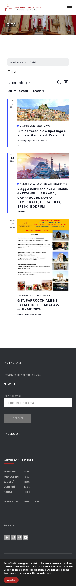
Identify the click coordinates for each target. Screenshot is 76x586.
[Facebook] (7, 537)
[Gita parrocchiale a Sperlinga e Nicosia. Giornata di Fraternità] (43, 110)
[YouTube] (25, 537)
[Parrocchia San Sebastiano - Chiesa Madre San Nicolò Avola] (22, 7)
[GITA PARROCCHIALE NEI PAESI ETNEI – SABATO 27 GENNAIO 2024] (43, 255)
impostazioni (43, 573)
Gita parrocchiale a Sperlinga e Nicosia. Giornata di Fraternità (41, 133)
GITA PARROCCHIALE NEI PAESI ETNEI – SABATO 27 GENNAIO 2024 (38, 304)
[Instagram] (13, 537)
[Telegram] (19, 537)
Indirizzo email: (13, 395)
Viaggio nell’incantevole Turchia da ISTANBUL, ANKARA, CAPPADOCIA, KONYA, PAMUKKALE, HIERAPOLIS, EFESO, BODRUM (42, 197)
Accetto (11, 580)
